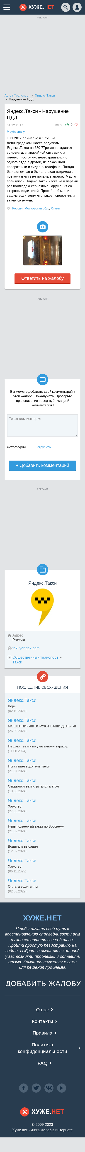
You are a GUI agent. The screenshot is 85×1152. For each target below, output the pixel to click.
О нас (42, 1009)
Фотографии (16, 447)
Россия (17, 208)
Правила (42, 1032)
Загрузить (43, 447)
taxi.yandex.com (26, 648)
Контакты (42, 1021)
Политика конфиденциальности (42, 1048)
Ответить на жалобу (42, 278)
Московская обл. (36, 208)
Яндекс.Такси (22, 700)
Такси (17, 662)
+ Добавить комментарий (42, 465)
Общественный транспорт (35, 657)
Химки (55, 208)
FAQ (42, 1063)
